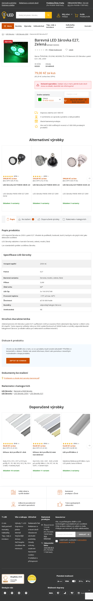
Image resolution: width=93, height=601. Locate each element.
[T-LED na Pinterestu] (26, 594)
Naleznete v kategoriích (76, 219)
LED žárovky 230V (22, 34)
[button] (59, 15)
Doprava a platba (8, 5)
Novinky (18, 26)
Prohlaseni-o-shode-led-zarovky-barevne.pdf (21, 378)
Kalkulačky (6, 532)
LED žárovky (10, 34)
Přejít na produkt (16, 207)
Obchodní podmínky (9, 3)
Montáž (18, 532)
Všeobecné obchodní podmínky (32, 535)
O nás (4, 523)
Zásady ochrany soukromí (31, 545)
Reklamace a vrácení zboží (28, 3)
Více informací (47, 537)
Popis (12, 219)
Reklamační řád (34, 523)
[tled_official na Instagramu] (12, 594)
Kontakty (5, 529)
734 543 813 (49, 547)
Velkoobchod (38, 26)
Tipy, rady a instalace (51, 26)
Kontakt (88, 26)
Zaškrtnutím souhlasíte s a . (73, 541)
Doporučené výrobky (50, 219)
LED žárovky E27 (36, 393)
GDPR (72, 542)
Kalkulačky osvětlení (70, 26)
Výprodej (27, 26)
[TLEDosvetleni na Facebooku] (5, 594)
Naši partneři (7, 526)
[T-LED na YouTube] (19, 594)
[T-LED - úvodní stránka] (8, 15)
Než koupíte (19, 542)
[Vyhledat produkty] (48, 15)
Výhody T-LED (20, 523)
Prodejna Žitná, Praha (55, 3)
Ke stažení (27, 219)
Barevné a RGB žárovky (23, 391)
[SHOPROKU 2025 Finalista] (15, 579)
